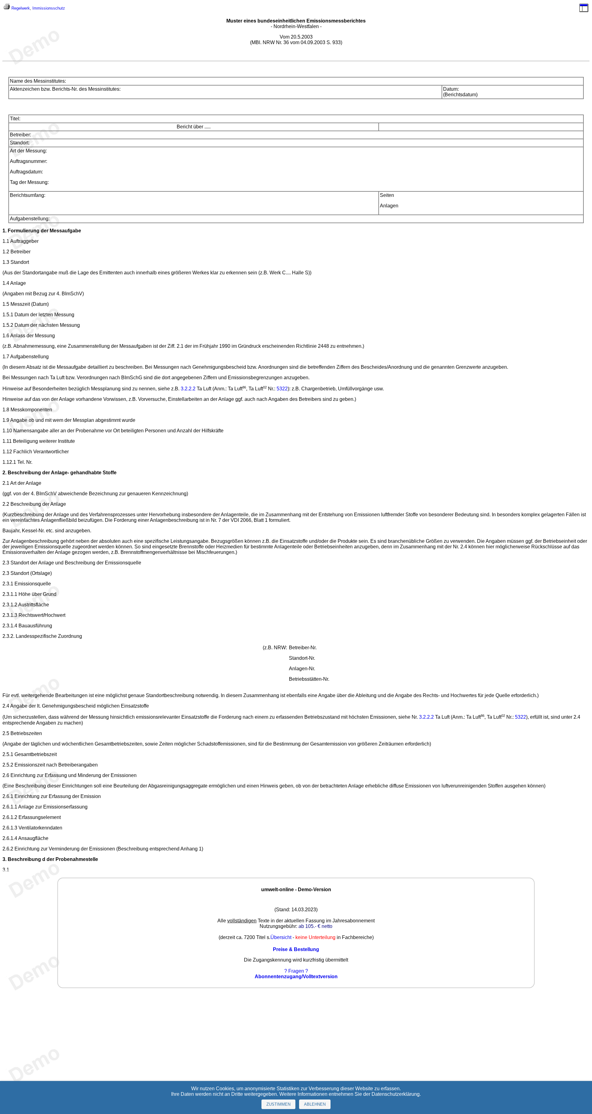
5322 (282, 388)
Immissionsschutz (48, 8)
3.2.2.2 (188, 388)
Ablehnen (315, 1104)
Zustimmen (278, 1104)
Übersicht (280, 937)
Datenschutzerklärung (396, 1094)
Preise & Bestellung (296, 949)
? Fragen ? (296, 971)
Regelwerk (20, 8)
